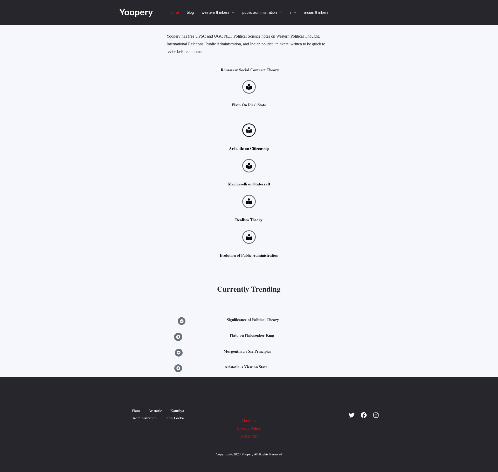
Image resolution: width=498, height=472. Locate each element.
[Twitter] (352, 415)
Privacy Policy (249, 428)
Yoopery (136, 12)
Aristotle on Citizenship (249, 148)
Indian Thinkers (316, 12)
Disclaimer (249, 436)
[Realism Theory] (249, 201)
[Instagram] (376, 415)
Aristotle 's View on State (246, 367)
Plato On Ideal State (249, 105)
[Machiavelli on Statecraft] (249, 165)
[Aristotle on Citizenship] (249, 130)
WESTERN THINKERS (216, 12)
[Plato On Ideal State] (249, 87)
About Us (249, 420)
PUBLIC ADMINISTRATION (259, 12)
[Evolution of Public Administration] (249, 237)
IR (290, 12)
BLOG (190, 12)
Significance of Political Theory (253, 319)
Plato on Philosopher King (252, 335)
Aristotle (155, 411)
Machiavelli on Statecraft (249, 184)
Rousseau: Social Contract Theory (250, 70)
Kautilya (177, 411)
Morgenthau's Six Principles (247, 351)
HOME (174, 12)
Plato (136, 411)
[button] (232, 12)
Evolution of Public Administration (249, 255)
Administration (145, 418)
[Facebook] (364, 415)
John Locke (174, 418)
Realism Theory (248, 220)
